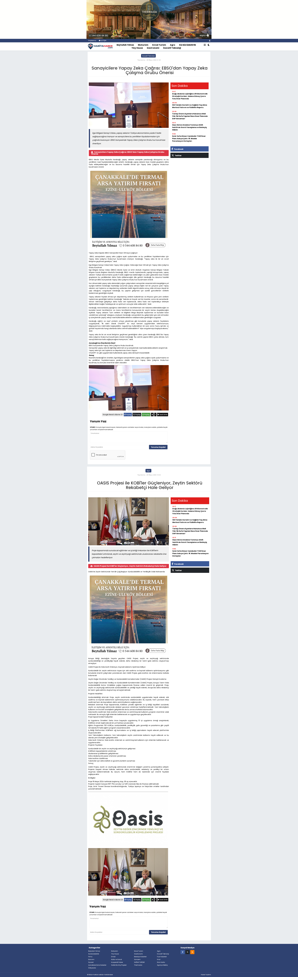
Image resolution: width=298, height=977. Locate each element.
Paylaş (128, 414)
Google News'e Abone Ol (112, 414)
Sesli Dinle (163, 414)
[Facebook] (183, 952)
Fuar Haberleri (162, 957)
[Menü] (205, 45)
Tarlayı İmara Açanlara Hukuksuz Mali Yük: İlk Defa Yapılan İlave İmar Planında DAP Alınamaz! (190, 116)
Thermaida (138, 965)
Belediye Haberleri (140, 957)
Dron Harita (161, 962)
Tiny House (137, 48)
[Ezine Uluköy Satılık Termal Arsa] (129, 210)
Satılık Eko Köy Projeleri (119, 965)
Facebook (178, 149)
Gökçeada (92, 968)
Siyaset (90, 962)
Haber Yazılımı (206, 975)
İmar (158, 959)
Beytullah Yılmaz (125, 45)
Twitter (178, 155)
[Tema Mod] (208, 45)
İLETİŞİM (103, 41)
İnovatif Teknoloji (172, 48)
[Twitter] (187, 952)
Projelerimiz (92, 41)
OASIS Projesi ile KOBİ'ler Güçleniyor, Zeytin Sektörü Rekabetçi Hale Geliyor (130, 566)
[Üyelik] (209, 41)
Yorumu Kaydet (158, 447)
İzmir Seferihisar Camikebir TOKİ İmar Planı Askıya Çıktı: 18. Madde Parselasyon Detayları (189, 138)
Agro (172, 45)
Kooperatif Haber (117, 962)
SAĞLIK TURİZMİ (139, 962)
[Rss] (192, 952)
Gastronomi (153, 48)
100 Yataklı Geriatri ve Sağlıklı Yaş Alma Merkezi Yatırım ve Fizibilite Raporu (189, 106)
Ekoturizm (143, 45)
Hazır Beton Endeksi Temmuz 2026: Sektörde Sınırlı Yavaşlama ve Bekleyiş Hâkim (189, 127)
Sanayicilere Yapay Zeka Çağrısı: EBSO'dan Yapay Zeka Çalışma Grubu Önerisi (127, 153)
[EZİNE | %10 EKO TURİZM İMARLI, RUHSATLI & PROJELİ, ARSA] (149, 19)
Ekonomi (91, 959)
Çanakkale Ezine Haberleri (97, 965)
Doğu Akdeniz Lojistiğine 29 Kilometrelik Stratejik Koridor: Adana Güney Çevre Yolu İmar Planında (190, 96)
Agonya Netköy (162, 965)
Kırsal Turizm (159, 45)
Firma (90, 957)
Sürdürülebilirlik (187, 45)
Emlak (113, 957)
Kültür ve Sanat (116, 959)
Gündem (137, 959)
